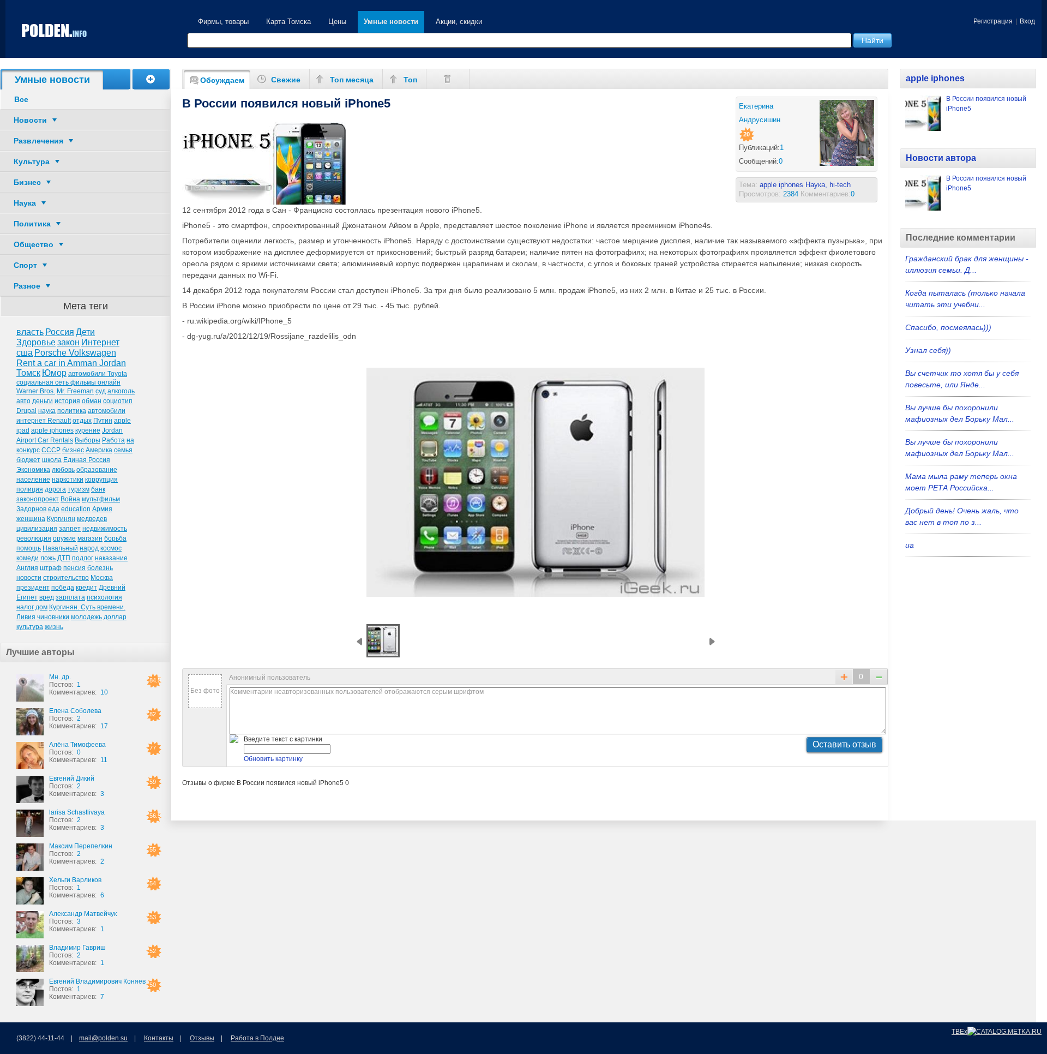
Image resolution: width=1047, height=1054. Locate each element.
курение (87, 430)
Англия (27, 568)
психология (104, 597)
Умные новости (391, 21)
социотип (118, 401)
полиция (29, 489)
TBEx (959, 1031)
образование (96, 470)
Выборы (87, 440)
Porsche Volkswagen (75, 352)
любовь (63, 470)
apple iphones (52, 430)
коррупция (101, 479)
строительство (66, 578)
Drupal (26, 411)
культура (29, 627)
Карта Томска (288, 21)
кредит (86, 587)
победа (62, 587)
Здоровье (36, 342)
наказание (111, 558)
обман (91, 401)
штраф (51, 568)
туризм (78, 489)
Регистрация (993, 21)
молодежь (86, 617)
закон (68, 342)
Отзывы (202, 1038)
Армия (102, 509)
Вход (1027, 21)
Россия (59, 332)
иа (909, 545)
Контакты (158, 1038)
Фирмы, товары (223, 21)
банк (98, 489)
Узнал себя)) (928, 350)
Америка (99, 450)
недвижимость (104, 528)
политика (71, 411)
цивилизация (36, 528)
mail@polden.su (103, 1038)
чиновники (53, 617)
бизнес (73, 450)
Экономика (33, 470)
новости (28, 578)
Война (70, 499)
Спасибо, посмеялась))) (948, 327)
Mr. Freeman (75, 391)
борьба (115, 538)
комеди (27, 558)
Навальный (60, 548)
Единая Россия (86, 460)
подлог (82, 558)
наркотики (67, 479)
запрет (70, 528)
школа (52, 460)
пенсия (74, 568)
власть (30, 332)
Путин (102, 420)
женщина (30, 519)
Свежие (285, 79)
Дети (85, 332)
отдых (82, 420)
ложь (48, 558)
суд (100, 391)
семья (123, 450)
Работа (113, 440)
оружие (64, 538)
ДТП (63, 558)
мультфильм (101, 499)
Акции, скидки (459, 21)
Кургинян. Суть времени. (87, 607)
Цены (337, 21)
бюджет (28, 460)
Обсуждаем (222, 80)
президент (33, 587)
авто (23, 401)
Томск (28, 373)
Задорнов (31, 509)
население (33, 479)
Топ (410, 79)
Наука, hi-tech (828, 185)
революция (33, 538)
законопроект (37, 499)
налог (25, 607)
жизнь (54, 627)
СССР (51, 450)
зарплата (70, 597)
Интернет (100, 342)
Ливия (25, 617)
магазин (90, 538)
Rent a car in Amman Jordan (71, 363)
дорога (55, 489)
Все (21, 99)
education (76, 509)
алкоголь (121, 391)
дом (41, 607)
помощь (28, 548)
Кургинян (61, 519)
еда (53, 509)
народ (89, 548)
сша (24, 352)
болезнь (100, 568)
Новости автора (941, 158)
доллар (115, 617)
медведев (92, 519)
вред (46, 597)
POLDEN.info (54, 31)
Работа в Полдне (257, 1038)
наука (47, 411)
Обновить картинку (273, 759)
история (67, 401)
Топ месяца (352, 79)
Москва (102, 578)
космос (111, 548)
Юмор (54, 373)
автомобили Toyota (97, 374)
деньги (42, 401)
